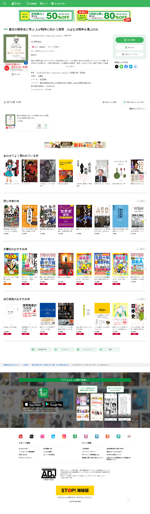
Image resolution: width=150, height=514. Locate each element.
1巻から (132, 109)
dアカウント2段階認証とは (90, 454)
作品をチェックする (131, 54)
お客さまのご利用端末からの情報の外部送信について (119, 458)
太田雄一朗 (74, 72)
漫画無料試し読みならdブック (11, 365)
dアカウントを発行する (66, 497)
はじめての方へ (24, 448)
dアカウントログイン (25, 458)
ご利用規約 (85, 448)
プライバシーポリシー (89, 452)
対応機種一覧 (47, 448)
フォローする (70, 35)
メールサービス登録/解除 (27, 452)
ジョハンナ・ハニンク (54, 35)
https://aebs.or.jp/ (67, 478)
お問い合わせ (23, 454)
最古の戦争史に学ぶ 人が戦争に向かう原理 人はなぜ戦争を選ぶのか (33, 117)
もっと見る (140, 201)
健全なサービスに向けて (114, 452)
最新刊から (141, 109)
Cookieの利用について (114, 454)
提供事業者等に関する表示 (115, 448)
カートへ (131, 47)
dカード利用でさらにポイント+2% (42, 51)
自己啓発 (43, 79)
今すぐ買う (131, 40)
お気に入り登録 (110, 102)
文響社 (40, 76)
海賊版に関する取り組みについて (92, 458)
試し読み (17, 74)
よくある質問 (47, 452)
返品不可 (34, 55)
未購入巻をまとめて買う (135, 102)
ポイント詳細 (53, 47)
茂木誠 (82, 72)
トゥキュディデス (37, 35)
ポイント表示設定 (49, 454)
